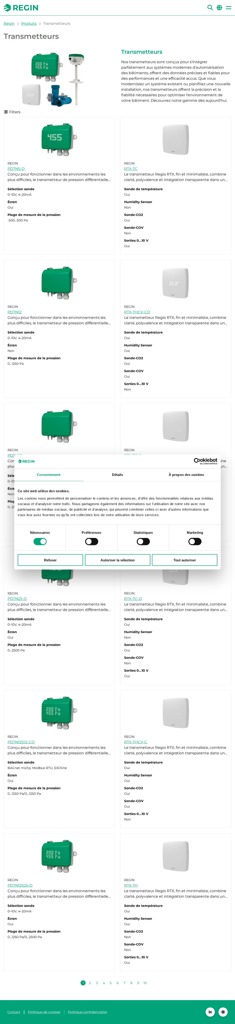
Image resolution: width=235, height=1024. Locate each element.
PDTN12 (15, 312)
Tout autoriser (184, 560)
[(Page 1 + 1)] (151, 982)
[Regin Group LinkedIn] (210, 1012)
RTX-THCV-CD (137, 312)
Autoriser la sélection (118, 560)
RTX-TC (130, 169)
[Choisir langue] (223, 1012)
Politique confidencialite (87, 1012)
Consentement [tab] (48, 475)
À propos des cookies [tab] (186, 475)
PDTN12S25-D (20, 885)
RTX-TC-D (133, 599)
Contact (13, 1012)
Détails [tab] (117, 475)
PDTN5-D (16, 169)
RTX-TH (131, 885)
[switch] (91, 541)
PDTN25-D (17, 599)
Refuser (50, 560)
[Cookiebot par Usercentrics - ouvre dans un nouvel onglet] (197, 461)
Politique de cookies (44, 1012)
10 (145, 983)
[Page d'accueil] (21, 8)
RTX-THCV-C (135, 742)
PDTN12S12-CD (21, 742)
